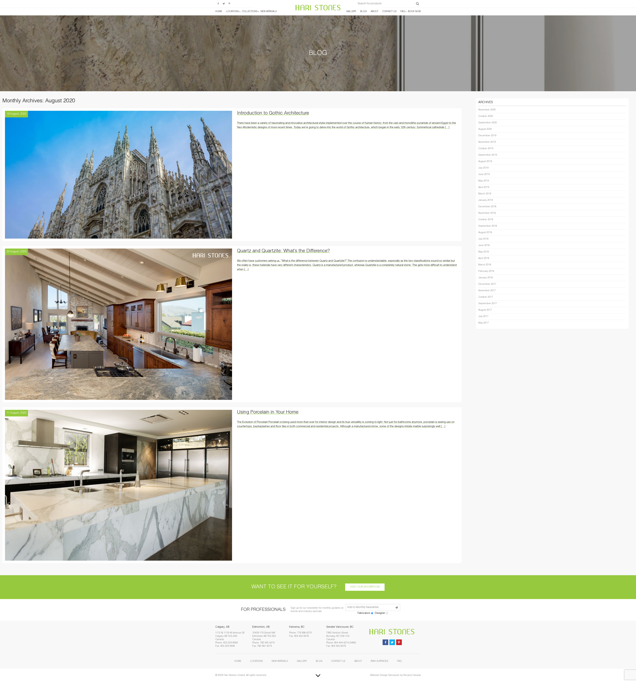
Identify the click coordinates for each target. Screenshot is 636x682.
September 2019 (487, 155)
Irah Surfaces (379, 661)
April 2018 (483, 258)
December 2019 (487, 136)
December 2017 (487, 284)
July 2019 (483, 168)
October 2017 (485, 297)
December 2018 (487, 207)
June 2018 (484, 245)
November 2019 (487, 142)
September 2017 (487, 304)
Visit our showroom (365, 587)
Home (218, 11)
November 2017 (487, 291)
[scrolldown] (318, 675)
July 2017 (483, 316)
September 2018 (487, 226)
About (374, 11)
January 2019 (485, 200)
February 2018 (486, 271)
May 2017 (483, 323)
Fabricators (364, 613)
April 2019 (483, 187)
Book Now (414, 11)
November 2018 (487, 213)
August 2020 (485, 129)
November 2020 (487, 110)
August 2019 (485, 161)
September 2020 (487, 123)
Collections (250, 11)
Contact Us (389, 11)
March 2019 (484, 194)
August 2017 (485, 310)
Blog (363, 11)
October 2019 (485, 149)
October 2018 (485, 220)
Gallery (351, 11)
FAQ (402, 11)
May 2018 (483, 252)
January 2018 (485, 278)
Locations (232, 11)
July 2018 (483, 239)
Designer (380, 613)
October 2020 (485, 116)
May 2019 (483, 181)
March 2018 (484, 265)
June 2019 (484, 174)
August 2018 (485, 232)
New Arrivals (269, 11)
